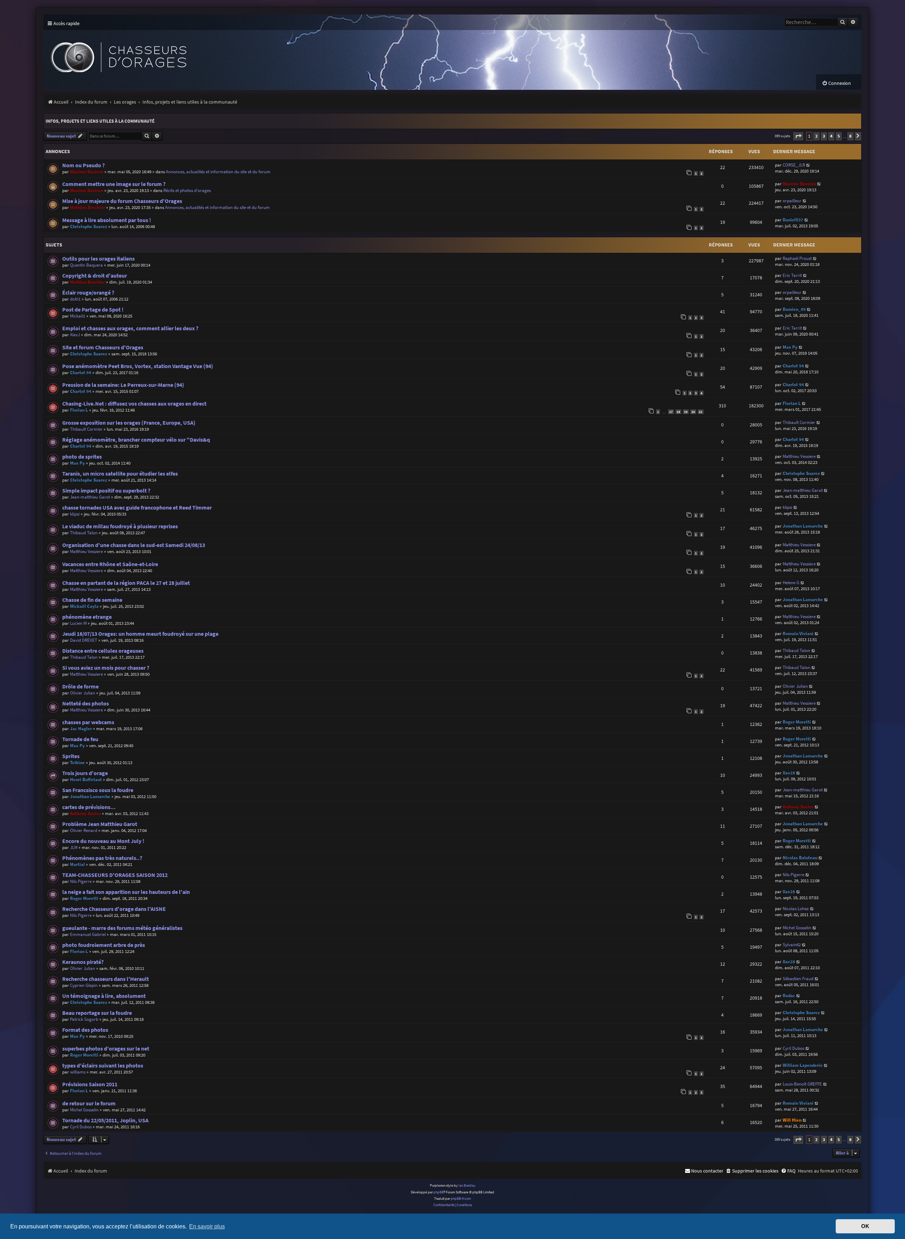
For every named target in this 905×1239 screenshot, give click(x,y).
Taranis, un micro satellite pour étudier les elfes (120, 473)
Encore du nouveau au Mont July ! (103, 841)
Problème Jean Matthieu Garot (99, 824)
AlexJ (75, 335)
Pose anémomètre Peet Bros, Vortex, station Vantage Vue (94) (137, 366)
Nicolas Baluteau (800, 858)
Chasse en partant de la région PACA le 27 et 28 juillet (126, 583)
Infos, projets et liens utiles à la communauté (100, 121)
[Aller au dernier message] (808, 165)
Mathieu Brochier (87, 207)
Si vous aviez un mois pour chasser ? (105, 667)
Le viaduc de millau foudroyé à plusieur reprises (120, 526)
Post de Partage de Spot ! (92, 309)
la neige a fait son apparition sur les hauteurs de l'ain (126, 892)
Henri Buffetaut (86, 779)
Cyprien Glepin (84, 985)
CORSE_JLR (794, 165)
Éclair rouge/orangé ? (88, 292)
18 (678, 412)
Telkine (77, 763)
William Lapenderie (803, 1065)
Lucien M (78, 623)
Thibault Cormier (86, 429)
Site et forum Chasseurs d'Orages (102, 347)
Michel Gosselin (797, 928)
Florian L (79, 410)
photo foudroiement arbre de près (103, 945)
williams (78, 1072)
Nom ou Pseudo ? (83, 165)
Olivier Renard (83, 830)
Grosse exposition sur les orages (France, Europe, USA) (128, 422)
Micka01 (77, 316)
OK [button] (865, 1226)
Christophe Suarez (88, 226)
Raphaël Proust (797, 258)
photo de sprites (82, 456)
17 (671, 412)
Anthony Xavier (85, 813)
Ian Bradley (467, 1185)
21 (700, 412)
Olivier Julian (82, 693)
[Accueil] (174, 52)
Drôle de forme (80, 686)
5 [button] (838, 136)
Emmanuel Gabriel (88, 934)
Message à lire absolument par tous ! (106, 220)
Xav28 (789, 773)
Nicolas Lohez (796, 909)
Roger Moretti (797, 722)
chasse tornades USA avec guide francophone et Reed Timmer (137, 507)
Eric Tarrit (792, 275)
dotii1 (75, 299)
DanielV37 (793, 220)
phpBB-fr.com (461, 1198)
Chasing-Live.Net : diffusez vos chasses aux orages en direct (134, 403)
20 (693, 412)
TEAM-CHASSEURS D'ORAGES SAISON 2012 (115, 875)
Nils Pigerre (81, 881)
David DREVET (83, 640)
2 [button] (816, 136)
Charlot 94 (80, 373)
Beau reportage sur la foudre (97, 1013)
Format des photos (85, 1029)
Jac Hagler (81, 729)
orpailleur (792, 201)
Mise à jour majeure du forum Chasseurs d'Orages (122, 201)
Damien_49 (794, 309)
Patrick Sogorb (84, 1019)
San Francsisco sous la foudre (97, 790)
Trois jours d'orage (85, 773)
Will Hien (792, 1120)
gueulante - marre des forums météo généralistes (122, 928)
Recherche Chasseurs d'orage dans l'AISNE (114, 909)
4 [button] (831, 136)
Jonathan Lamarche (803, 526)
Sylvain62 (792, 945)
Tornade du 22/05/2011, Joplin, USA (105, 1120)
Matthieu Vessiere (799, 456)
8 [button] (850, 136)
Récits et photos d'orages (187, 190)
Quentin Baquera (86, 265)
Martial (77, 864)
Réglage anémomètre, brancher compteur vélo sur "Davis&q (136, 439)
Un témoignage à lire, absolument (104, 996)
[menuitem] (836, 83)
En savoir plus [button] (207, 1226)
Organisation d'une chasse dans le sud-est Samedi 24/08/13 (133, 545)
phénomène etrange (87, 616)
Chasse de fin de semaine (92, 600)
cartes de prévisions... (89, 807)
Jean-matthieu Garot (90, 497)
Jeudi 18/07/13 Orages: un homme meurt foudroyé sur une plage (140, 633)
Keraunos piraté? (83, 962)
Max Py (790, 347)
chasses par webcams (88, 722)
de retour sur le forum (89, 1103)
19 (686, 412)
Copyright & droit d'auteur (94, 275)
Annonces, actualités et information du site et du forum (218, 172)
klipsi (75, 514)
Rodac (789, 996)
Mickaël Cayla (84, 606)
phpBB (438, 1192)
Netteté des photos (85, 703)
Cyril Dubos (793, 1048)
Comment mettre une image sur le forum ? (113, 184)
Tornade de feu (80, 739)
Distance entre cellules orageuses (103, 650)
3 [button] (824, 136)
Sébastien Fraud (798, 979)
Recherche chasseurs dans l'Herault (105, 979)
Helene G (791, 583)
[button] (798, 136)
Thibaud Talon (84, 533)
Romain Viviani (798, 633)
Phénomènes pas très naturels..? (102, 858)
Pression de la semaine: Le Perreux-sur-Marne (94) (123, 385)
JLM (73, 847)
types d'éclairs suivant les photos (102, 1065)
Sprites (71, 756)
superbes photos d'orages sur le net (105, 1048)
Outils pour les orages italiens (98, 258)
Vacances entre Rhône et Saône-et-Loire (110, 564)
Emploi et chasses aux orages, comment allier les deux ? (130, 328)
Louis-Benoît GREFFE (802, 1084)
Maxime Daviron (86, 172)
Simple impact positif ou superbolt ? (106, 490)
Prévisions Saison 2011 (89, 1084)
